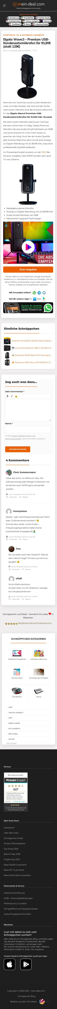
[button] (8, 396)
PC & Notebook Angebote (30, 35)
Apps (10, 718)
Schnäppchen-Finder (13, 838)
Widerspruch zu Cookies (15, 903)
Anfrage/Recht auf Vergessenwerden (21, 909)
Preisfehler (20, 944)
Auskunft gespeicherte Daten (17, 914)
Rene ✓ (5, 51)
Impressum (9, 827)
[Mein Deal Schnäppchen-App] (28, 964)
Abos (10, 707)
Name (9, 423)
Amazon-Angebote (15, 713)
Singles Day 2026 (12, 859)
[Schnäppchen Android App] (44, 299)
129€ (43, 152)
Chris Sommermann (24, 472)
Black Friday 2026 (12, 854)
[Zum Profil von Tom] (11, 548)
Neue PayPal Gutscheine (15, 865)
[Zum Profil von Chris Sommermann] (9, 472)
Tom (18, 548)
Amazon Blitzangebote (14, 843)
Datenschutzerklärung (14, 893)
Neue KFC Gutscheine (14, 870)
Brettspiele (13, 734)
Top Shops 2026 (11, 849)
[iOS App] (34, 299)
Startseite (9, 35)
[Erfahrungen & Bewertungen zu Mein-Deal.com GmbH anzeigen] (16, 792)
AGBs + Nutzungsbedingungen (18, 898)
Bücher (11, 739)
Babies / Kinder (14, 723)
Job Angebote (37, 949)
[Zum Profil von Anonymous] (9, 511)
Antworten (13, 497)
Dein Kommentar (14, 391)
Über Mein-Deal (11, 833)
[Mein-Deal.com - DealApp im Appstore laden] (12, 964)
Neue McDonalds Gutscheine (17, 875)
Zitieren (25, 497)
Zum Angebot (28, 269)
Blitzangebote (14, 729)
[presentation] (7, 396)
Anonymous (20, 511)
